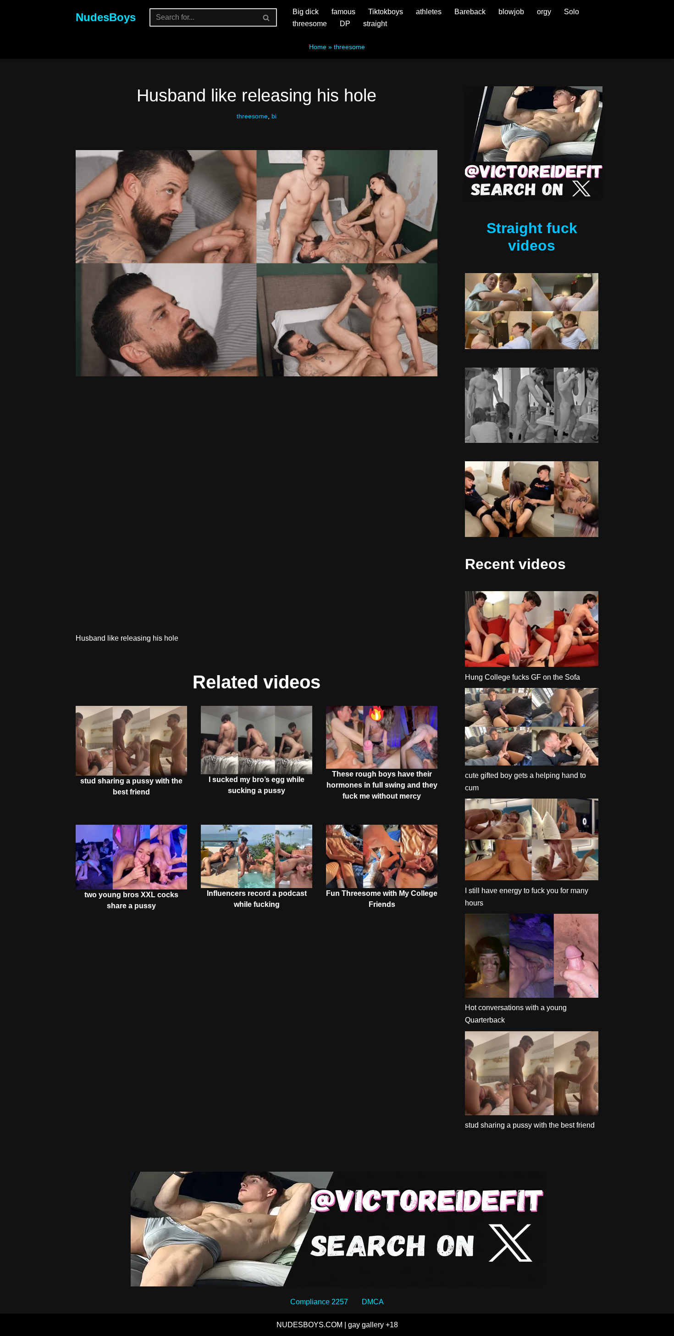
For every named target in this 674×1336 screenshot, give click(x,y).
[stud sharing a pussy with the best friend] (531, 1075)
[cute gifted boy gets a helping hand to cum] (531, 728)
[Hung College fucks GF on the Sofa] (531, 631)
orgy (544, 12)
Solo (571, 12)
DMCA (373, 1302)
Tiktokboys (385, 12)
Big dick (306, 12)
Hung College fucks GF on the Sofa (522, 677)
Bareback (470, 12)
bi (273, 116)
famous (343, 12)
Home (317, 46)
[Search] (266, 17)
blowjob (511, 12)
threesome (310, 24)
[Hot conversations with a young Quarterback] (531, 957)
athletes (429, 12)
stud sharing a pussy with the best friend (530, 1125)
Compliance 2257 (319, 1302)
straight (375, 24)
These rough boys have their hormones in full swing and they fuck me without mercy (381, 785)
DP (345, 24)
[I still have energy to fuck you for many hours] (531, 841)
